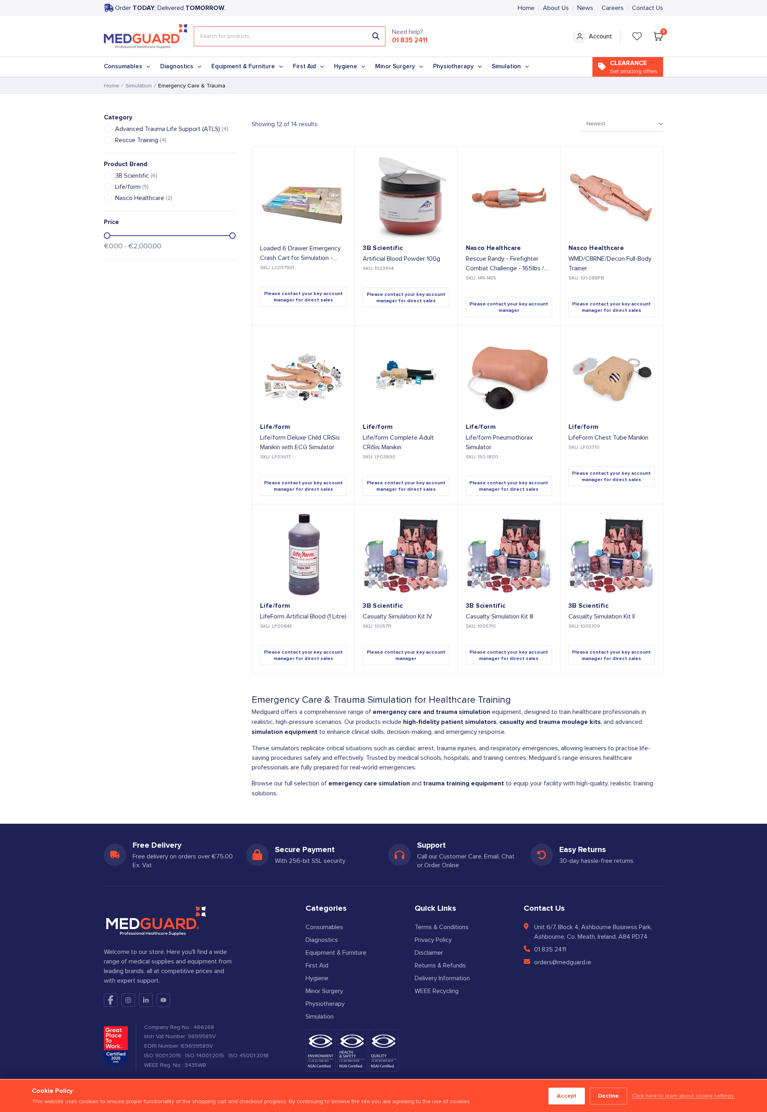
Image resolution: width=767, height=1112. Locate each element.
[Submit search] (376, 36)
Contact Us (647, 8)
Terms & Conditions (442, 927)
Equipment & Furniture (243, 66)
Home (526, 8)
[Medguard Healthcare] (145, 36)
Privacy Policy (433, 940)
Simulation (506, 66)
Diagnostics (176, 66)
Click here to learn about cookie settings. (683, 1096)
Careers (613, 8)
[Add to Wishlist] (342, 160)
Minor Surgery (395, 66)
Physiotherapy (453, 66)
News (585, 8)
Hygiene (345, 66)
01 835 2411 (409, 40)
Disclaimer (429, 952)
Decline (608, 1095)
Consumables (123, 66)
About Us (556, 8)
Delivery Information (442, 978)
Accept (566, 1095)
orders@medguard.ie (562, 962)
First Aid (304, 66)
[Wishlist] (637, 36)
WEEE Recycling (437, 991)
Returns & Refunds (440, 965)
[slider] (107, 235)
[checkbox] (108, 129)
